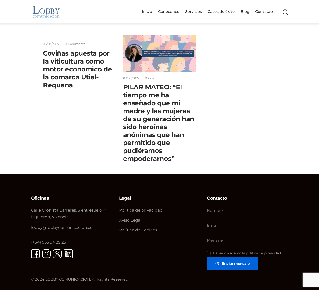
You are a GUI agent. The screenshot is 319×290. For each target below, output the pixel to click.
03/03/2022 (51, 44)
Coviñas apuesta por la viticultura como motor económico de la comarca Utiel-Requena (77, 69)
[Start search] (285, 12)
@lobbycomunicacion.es (61, 227)
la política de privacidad (261, 253)
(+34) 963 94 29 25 (48, 242)
